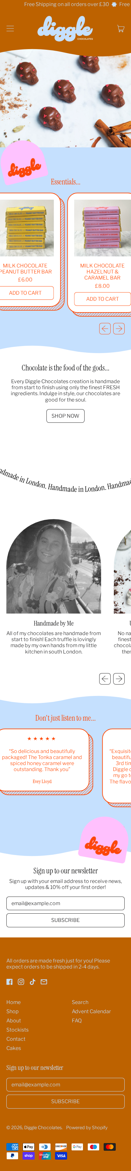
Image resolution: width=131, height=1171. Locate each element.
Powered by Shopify (86, 1127)
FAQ (77, 1021)
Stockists (17, 1030)
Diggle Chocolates (43, 1127)
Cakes (13, 1048)
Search (80, 1002)
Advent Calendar (91, 1011)
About (13, 1021)
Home (13, 1002)
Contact (15, 1039)
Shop (12, 1011)
